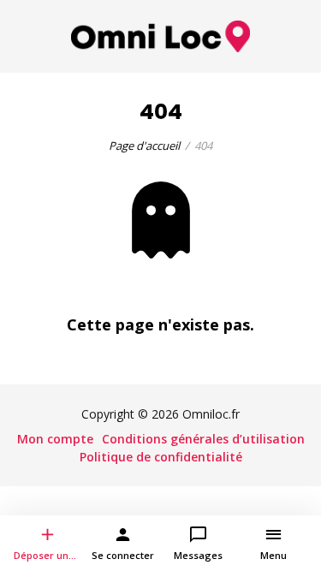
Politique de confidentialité (161, 457)
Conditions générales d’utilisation (203, 439)
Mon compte (55, 439)
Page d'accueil (144, 145)
